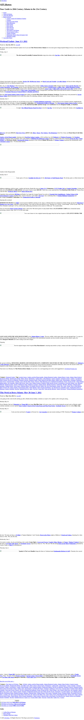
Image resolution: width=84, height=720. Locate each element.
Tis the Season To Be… (13, 32)
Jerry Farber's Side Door (63, 690)
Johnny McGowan (20, 383)
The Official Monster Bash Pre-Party (31, 108)
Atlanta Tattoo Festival (76, 377)
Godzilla (17, 381)
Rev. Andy (63, 386)
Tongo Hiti (41, 389)
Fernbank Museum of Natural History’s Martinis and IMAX (22, 91)
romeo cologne (14, 387)
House (65, 381)
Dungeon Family (33, 380)
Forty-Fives (3, 381)
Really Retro (10, 24)
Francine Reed (52, 87)
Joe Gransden (14, 87)
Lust (76, 383)
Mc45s (16, 384)
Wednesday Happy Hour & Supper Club (17, 35)
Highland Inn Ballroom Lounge (40, 138)
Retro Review (10, 27)
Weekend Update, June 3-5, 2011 (13, 41)
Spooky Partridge (72, 188)
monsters (2, 386)
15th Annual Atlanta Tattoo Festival (14, 94)
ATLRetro (7, 718)
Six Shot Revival (56, 387)
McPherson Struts (35, 81)
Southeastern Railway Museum (45, 103)
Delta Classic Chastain (47, 86)
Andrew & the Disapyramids (8, 137)
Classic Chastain (55, 378)
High (17, 203)
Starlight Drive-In (24, 389)
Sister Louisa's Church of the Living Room (44, 696)
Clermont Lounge (5, 141)
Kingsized (16, 404)
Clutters (72, 378)
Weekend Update (11, 36)
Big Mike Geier (25, 685)
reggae (58, 386)
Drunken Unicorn (23, 380)
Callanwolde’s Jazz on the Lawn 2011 (62, 88)
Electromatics (32, 90)
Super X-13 (43, 188)
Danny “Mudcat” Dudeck (71, 542)
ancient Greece (23, 377)
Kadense (43, 383)
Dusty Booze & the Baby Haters (46, 380)
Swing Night (34, 697)
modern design (42, 384)
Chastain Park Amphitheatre (57, 194)
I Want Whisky (80, 381)
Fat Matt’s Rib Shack (12, 543)
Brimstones (32, 378)
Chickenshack (62, 685)
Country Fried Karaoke (22, 687)
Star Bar (57, 55)
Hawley (37, 381)
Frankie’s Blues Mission (55, 542)
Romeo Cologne (59, 140)
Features (9, 20)
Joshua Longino (36, 383)
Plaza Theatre (6, 713)
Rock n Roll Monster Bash (60, 694)
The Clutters (44, 133)
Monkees (70, 384)
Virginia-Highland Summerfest (42, 101)
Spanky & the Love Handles (73, 696)
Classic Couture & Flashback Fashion (16, 18)
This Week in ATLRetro (13, 30)
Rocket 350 (26, 81)
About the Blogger (8, 15)
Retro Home (10, 26)
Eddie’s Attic (61, 87)
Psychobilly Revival (35, 386)
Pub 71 (2, 694)
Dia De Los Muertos (13, 380)
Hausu (32, 381)
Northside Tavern (61, 406)
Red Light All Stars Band (17, 694)
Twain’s (28, 412)
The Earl (41, 195)
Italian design (3, 383)
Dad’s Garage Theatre (16, 208)
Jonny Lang (48, 88)
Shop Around (10, 29)
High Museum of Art (45, 381)
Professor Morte (12, 191)
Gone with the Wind (25, 381)
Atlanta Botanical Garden (72, 87)
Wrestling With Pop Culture (10, 715)
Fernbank (73, 380)
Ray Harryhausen (51, 386)
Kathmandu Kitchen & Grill (62, 551)
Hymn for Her (74, 138)
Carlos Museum (46, 378)
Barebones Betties (4, 378)
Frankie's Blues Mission (76, 688)
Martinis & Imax (9, 384)
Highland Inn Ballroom (57, 381)
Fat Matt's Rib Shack (37, 688)
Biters (34, 133)
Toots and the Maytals (72, 86)
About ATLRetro (7, 14)
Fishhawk (56, 137)
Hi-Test (22, 690)
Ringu (68, 386)
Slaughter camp (65, 387)
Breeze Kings (39, 675)
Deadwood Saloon (66, 535)
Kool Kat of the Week (12, 21)
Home (4, 12)
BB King (17, 194)
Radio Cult (61, 188)
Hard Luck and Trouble (49, 81)
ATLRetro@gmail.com (71, 368)
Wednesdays (72, 543)
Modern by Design (33, 384)
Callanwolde (38, 378)
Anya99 (18, 45)
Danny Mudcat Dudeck (35, 687)
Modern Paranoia (66, 137)
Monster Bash (76, 384)
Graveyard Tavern (42, 542)
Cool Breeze (78, 378)
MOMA (65, 384)
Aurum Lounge (30, 675)
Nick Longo (24, 90)
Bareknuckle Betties (23, 140)
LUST (56, 188)
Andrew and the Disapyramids (35, 377)
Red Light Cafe (31, 677)
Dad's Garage (3, 380)
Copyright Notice (7, 38)
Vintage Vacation (11, 33)
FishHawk (79, 380)
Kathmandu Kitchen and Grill (35, 691)
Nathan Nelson (9, 386)
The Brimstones (52, 133)
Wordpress (37, 718)
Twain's (62, 697)
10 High (18, 535)
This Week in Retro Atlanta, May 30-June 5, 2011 (20, 392)
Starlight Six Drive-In (35, 178)
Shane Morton (33, 387)
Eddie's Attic (20, 688)
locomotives (61, 383)
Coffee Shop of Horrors (9, 712)
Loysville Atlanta (61, 81)
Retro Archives (7, 17)
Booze (38, 133)
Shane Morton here (26, 191)
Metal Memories (11, 23)
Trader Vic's (56, 697)
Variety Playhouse (5, 87)
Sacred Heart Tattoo (23, 387)
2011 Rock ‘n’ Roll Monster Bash (54, 178)
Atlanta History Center (37, 336)
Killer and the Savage (52, 383)
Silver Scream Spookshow (44, 387)
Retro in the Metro (45, 535)
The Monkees (11, 86)
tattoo (30, 389)
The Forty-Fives (20, 133)
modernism (59, 384)
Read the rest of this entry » (7, 681)
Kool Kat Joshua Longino (32, 137)
